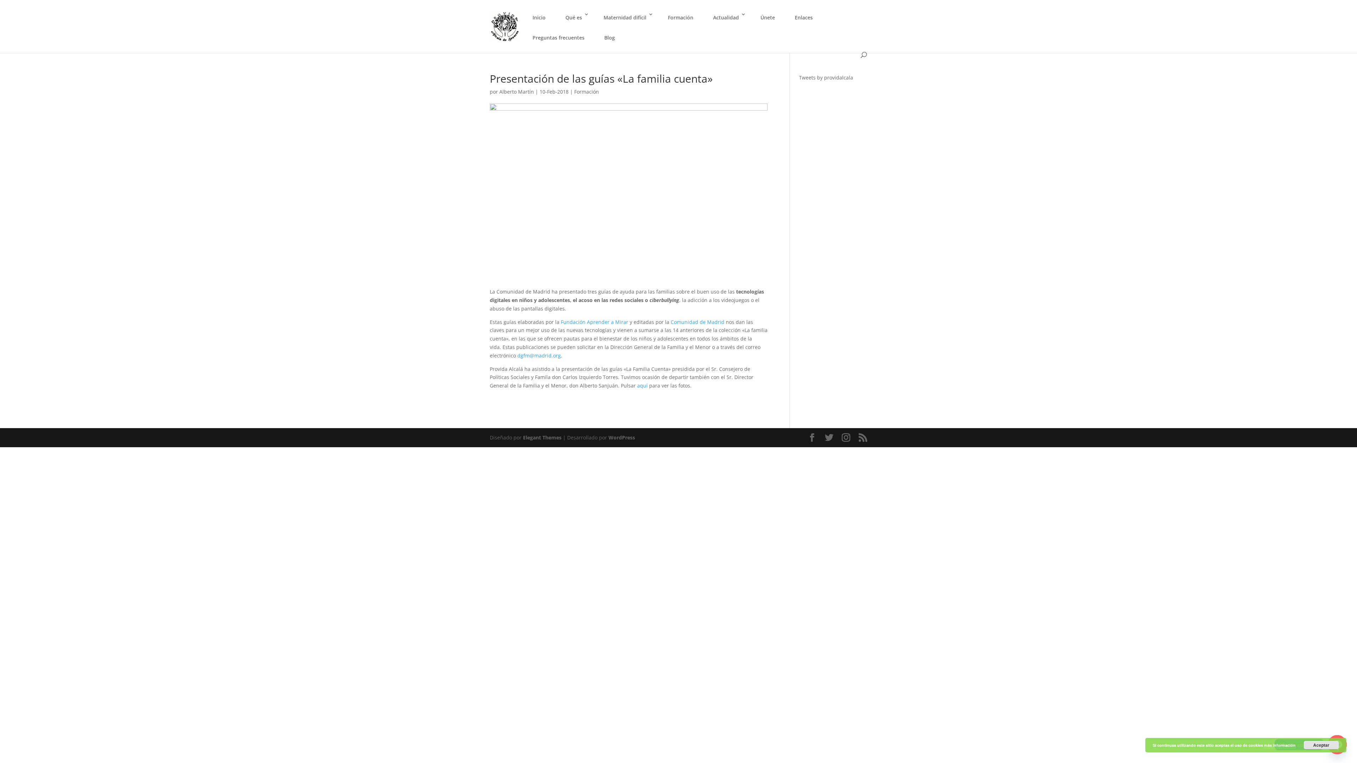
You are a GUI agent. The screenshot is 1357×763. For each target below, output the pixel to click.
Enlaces (804, 17)
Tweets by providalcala (826, 77)
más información (1280, 745)
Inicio (539, 17)
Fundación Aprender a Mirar (594, 322)
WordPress (622, 437)
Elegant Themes (542, 437)
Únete (767, 17)
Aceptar (1321, 745)
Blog (609, 37)
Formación (680, 17)
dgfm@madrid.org (538, 355)
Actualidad (726, 17)
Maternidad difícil (625, 17)
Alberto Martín (516, 91)
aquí (642, 385)
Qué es (573, 17)
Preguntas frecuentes (558, 37)
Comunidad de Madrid (697, 322)
